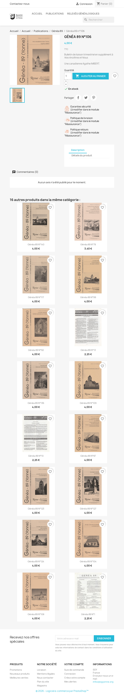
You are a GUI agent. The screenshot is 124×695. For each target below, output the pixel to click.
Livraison (41, 669)
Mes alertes (70, 681)
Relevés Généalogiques (83, 13)
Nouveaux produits (20, 673)
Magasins (42, 685)
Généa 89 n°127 (88, 508)
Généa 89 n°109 (88, 403)
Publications (55, 13)
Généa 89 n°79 (88, 244)
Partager (78, 98)
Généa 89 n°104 (88, 561)
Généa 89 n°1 (88, 614)
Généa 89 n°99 (88, 297)
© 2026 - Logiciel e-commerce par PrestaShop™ (62, 691)
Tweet (86, 98)
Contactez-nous (19, 3)
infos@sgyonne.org (103, 681)
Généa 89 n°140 (36, 244)
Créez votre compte (74, 677)
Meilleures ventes (19, 677)
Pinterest (94, 98)
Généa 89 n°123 (36, 508)
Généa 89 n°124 (36, 561)
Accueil (37, 13)
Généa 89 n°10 (36, 455)
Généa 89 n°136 (36, 403)
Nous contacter (45, 677)
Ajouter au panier (91, 76)
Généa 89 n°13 (88, 350)
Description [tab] (78, 150)
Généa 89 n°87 (88, 455)
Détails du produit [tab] (82, 155)
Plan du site (43, 681)
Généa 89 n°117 (36, 297)
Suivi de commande (74, 669)
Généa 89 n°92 (36, 350)
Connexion (70, 673)
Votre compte (74, 664)
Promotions (16, 669)
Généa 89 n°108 (36, 614)
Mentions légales (46, 673)
